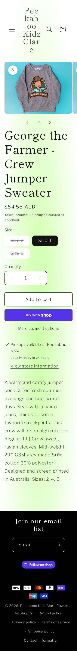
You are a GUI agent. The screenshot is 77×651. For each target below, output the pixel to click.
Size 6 (20, 254)
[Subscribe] (58, 545)
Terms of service (56, 622)
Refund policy (50, 613)
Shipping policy (41, 631)
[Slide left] (27, 122)
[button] (12, 29)
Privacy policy (24, 622)
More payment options (38, 328)
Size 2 (20, 242)
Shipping (36, 215)
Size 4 (45, 240)
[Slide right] (50, 122)
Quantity (12, 266)
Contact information (41, 640)
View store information (34, 366)
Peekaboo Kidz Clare (38, 606)
